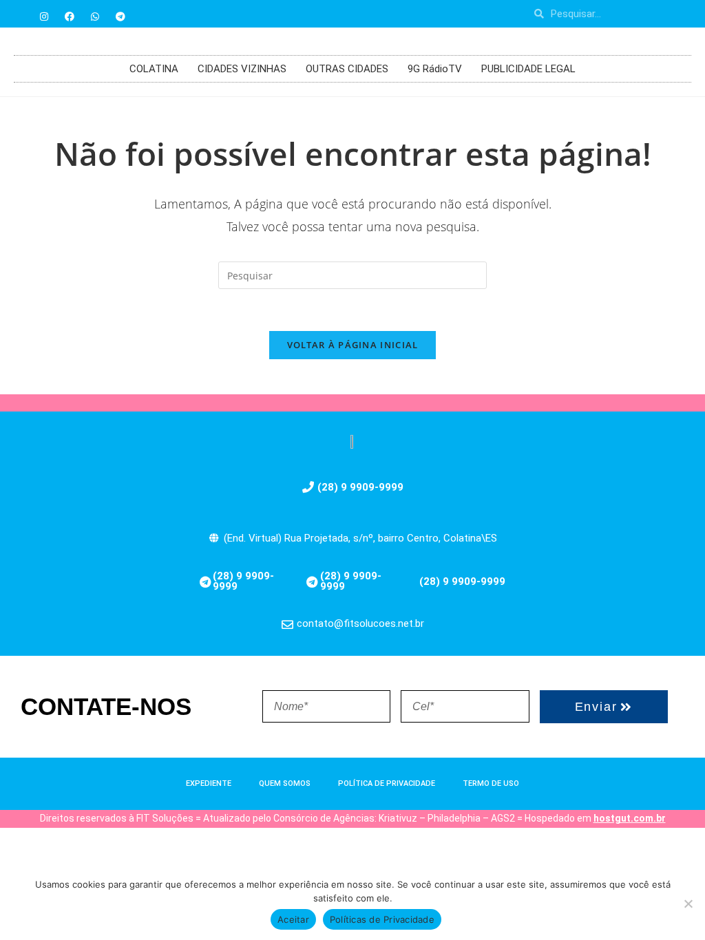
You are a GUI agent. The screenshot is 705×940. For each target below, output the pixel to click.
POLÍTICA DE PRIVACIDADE (386, 783)
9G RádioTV (435, 69)
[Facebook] (69, 16)
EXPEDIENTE (208, 783)
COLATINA (153, 69)
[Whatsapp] (95, 16)
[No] (688, 903)
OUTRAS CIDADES (347, 69)
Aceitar (293, 919)
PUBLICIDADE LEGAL (528, 69)
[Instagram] (44, 16)
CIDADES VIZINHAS (242, 69)
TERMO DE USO (491, 783)
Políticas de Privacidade (382, 919)
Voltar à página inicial (353, 345)
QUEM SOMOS (285, 783)
